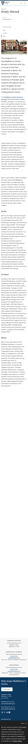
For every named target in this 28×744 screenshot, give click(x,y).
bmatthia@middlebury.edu (14, 671)
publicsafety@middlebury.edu (8, 709)
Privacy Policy (17, 741)
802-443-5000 (4, 698)
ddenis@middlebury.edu (14, 658)
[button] (21, 3)
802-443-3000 (10, 701)
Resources (3, 9)
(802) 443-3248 (14, 669)
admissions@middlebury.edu (8, 703)
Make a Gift (7, 689)
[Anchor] (8, 211)
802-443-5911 (11, 707)
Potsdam (5, 33)
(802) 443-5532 (14, 656)
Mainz (4, 36)
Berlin (4, 30)
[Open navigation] (25, 3)
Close (23, 723)
